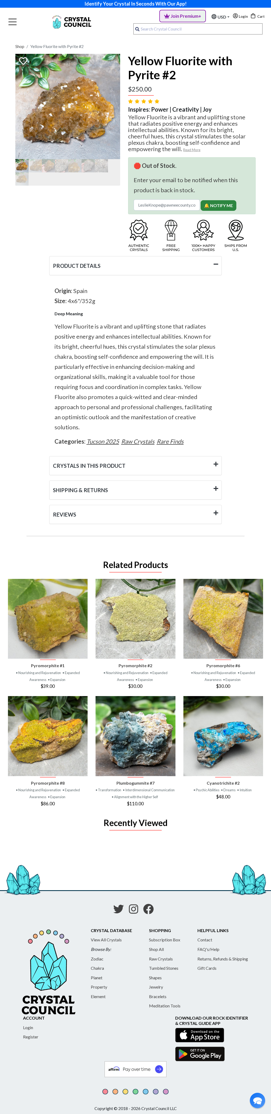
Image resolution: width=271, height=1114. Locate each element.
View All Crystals (106, 939)
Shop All (156, 949)
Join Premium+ (186, 16)
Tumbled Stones (163, 968)
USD (222, 16)
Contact (204, 939)
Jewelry (156, 986)
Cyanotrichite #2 (223, 782)
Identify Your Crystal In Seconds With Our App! (135, 4)
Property (99, 986)
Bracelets (157, 996)
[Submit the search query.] (137, 29)
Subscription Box (164, 939)
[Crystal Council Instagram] (135, 911)
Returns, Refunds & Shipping (222, 958)
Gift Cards (206, 968)
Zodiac (97, 958)
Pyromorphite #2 (135, 665)
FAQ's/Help (208, 949)
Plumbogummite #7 (135, 782)
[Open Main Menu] (12, 22)
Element (98, 996)
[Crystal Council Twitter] (120, 911)
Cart (260, 16)
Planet (96, 977)
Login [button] (243, 16)
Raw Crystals (161, 958)
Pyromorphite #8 (48, 782)
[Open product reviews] (144, 101)
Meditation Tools (164, 1005)
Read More (191, 150)
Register (30, 1036)
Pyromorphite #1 (48, 665)
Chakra (97, 968)
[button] (257, 1100)
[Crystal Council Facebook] (150, 911)
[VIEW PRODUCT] (48, 619)
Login (28, 1027)
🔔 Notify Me (218, 205)
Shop (19, 46)
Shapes (155, 977)
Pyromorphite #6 (223, 665)
